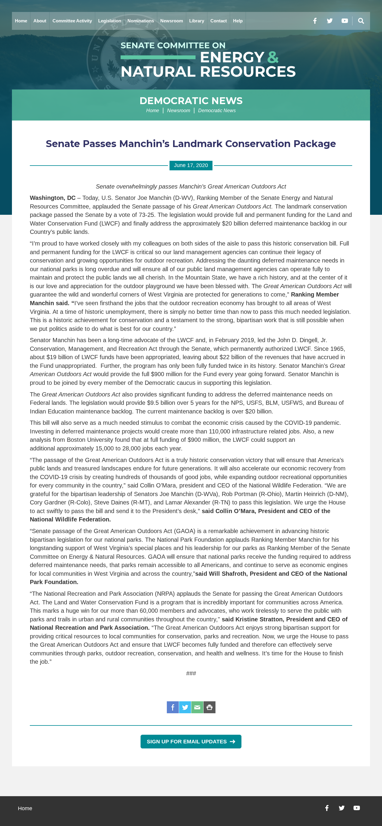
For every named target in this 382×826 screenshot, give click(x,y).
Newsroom (171, 20)
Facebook (173, 707)
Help (238, 20)
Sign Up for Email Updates (187, 742)
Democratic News (191, 100)
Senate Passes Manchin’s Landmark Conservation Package (191, 143)
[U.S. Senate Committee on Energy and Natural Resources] (191, 59)
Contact (218, 20)
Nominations (140, 20)
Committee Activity (72, 20)
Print (209, 707)
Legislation (109, 20)
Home (21, 20)
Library (196, 20)
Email (197, 707)
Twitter (185, 707)
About (39, 20)
